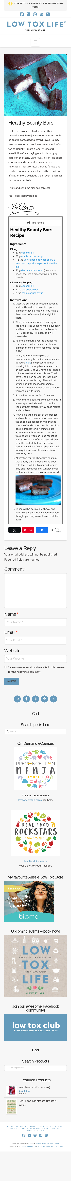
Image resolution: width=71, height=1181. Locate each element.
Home (10, 1126)
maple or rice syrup (32, 256)
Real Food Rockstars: (35, 861)
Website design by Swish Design (47, 1143)
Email (11, 632)
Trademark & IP (39, 1128)
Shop (25, 1128)
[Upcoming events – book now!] (35, 966)
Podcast (15, 1128)
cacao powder (30, 289)
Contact (56, 1128)
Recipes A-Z (57, 1126)
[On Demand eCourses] (35, 768)
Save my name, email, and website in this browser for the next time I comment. (36, 669)
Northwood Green (29, 1146)
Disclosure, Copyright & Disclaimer (50, 1146)
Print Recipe (37, 222)
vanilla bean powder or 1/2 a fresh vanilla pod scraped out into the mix (36, 263)
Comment (15, 569)
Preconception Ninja (30, 800)
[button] (35, 42)
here (28, 362)
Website (12, 650)
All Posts (30, 1126)
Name (11, 614)
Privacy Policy (35, 1131)
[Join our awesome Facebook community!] (35, 1027)
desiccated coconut (32, 270)
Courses (43, 1126)
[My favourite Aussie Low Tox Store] (29, 901)
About (19, 1126)
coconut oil (27, 252)
